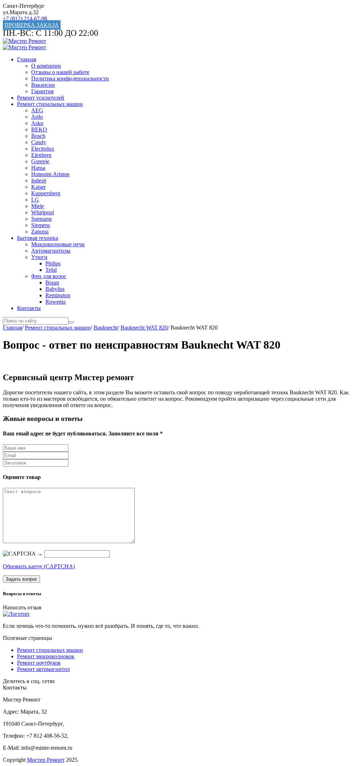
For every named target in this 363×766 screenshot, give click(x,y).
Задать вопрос (21, 579)
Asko (37, 123)
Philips (53, 263)
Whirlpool (42, 212)
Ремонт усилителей (40, 98)
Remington (57, 295)
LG (35, 200)
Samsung (41, 219)
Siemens (40, 225)
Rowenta (55, 302)
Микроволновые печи (58, 244)
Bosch (38, 136)
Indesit (38, 181)
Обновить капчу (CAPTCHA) (39, 566)
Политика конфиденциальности (70, 78)
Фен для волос (48, 276)
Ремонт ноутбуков (39, 663)
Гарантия (42, 91)
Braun (52, 283)
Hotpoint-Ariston (50, 174)
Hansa (38, 168)
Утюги (39, 257)
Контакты (29, 308)
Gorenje (40, 161)
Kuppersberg (45, 193)
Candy (38, 142)
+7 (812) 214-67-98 (25, 19)
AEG (37, 110)
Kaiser (38, 187)
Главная (26, 59)
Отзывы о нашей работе (60, 72)
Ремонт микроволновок (45, 656)
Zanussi (40, 232)
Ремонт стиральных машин (50, 104)
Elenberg (41, 155)
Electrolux (42, 149)
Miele (37, 206)
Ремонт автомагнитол (43, 669)
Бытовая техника (37, 238)
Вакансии (43, 85)
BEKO (39, 129)
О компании (46, 66)
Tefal (51, 270)
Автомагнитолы (51, 251)
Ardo (37, 117)
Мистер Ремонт (46, 760)
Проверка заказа (32, 25)
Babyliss (55, 289)
